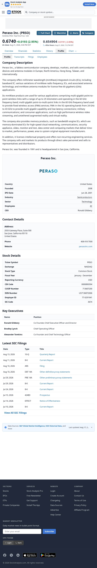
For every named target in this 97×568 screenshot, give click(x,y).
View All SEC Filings (15, 412)
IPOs (5, 495)
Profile (61, 51)
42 (91, 206)
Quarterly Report (47, 354)
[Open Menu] (3, 12)
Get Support (32, 500)
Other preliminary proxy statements (56, 377)
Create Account (57, 495)
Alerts (75, 33)
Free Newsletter (34, 495)
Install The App (33, 505)
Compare (89, 33)
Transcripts (19, 57)
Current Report (46, 360)
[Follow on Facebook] (5, 555)
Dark (20, 543)
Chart (71, 51)
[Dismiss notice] (2, 4)
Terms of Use (80, 500)
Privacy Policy (80, 505)
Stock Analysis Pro (35, 491)
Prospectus (45, 395)
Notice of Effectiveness (50, 401)
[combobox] (59, 12)
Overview (9, 51)
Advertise (54, 510)
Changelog (55, 500)
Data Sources (56, 505)
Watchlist (61, 33)
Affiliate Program (81, 510)
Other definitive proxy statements (55, 372)
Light (9, 543)
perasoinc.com (85, 246)
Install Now (89, 4)
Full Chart (45, 33)
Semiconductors (84, 197)
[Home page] (14, 12)
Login (52, 491)
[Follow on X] (11, 555)
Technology (87, 201)
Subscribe (49, 531)
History (49, 51)
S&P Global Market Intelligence (32, 426)
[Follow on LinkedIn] (18, 555)
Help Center (55, 514)
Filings (31, 57)
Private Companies (11, 505)
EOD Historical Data (54, 426)
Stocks (6, 491)
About (77, 491)
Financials (22, 51)
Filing (42, 366)
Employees (42, 57)
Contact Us (79, 495)
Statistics (37, 51)
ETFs (5, 500)
